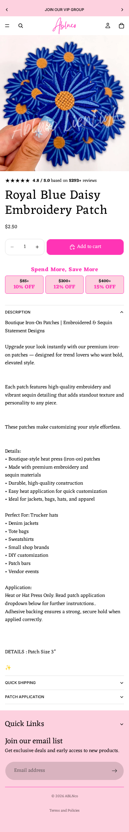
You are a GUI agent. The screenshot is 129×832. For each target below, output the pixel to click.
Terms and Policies (64, 810)
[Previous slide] (7, 10)
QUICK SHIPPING (20, 682)
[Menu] (7, 25)
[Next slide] (122, 10)
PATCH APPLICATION (24, 696)
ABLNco (71, 796)
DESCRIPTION (17, 312)
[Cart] (121, 26)
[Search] (21, 26)
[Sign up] (114, 770)
